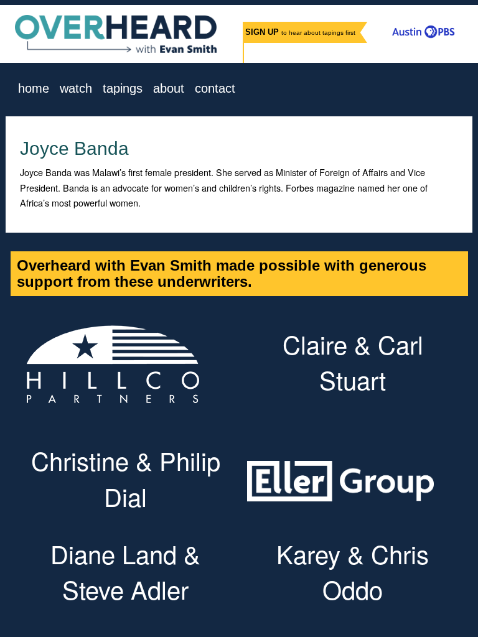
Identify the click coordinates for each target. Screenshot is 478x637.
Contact (215, 88)
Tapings (123, 88)
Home (33, 88)
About (168, 88)
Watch (76, 88)
